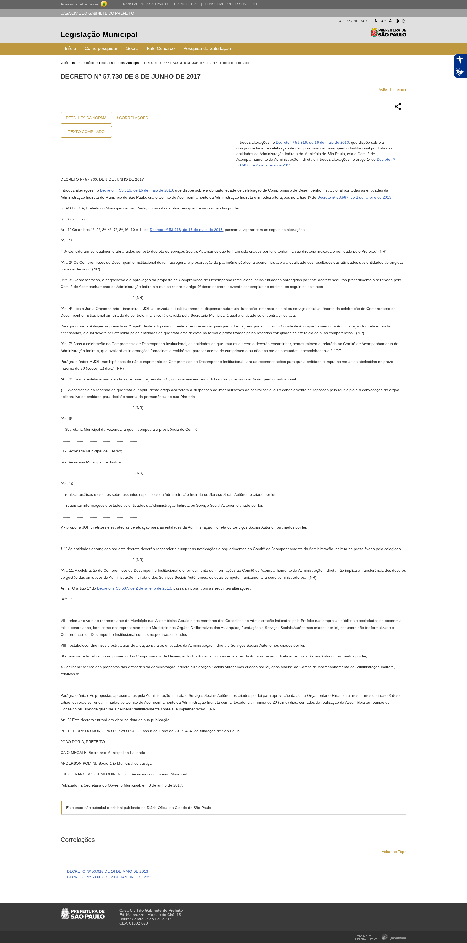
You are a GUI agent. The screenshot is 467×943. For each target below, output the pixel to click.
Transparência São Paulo (144, 4)
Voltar (384, 89)
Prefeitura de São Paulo (388, 35)
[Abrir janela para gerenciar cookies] (403, 20)
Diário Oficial (186, 4)
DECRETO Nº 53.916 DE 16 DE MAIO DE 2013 (107, 871)
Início (70, 48)
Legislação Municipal (99, 34)
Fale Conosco (161, 48)
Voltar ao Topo (394, 852)
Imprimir (399, 89)
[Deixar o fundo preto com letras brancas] (397, 20)
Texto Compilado (86, 131)
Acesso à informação (80, 4)
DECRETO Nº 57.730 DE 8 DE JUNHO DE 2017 (181, 63)
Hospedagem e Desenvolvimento (380, 936)
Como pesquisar (101, 48)
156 (255, 4)
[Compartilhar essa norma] (398, 109)
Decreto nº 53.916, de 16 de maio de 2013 (312, 142)
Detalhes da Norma (86, 118)
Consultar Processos (225, 4)
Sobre (132, 48)
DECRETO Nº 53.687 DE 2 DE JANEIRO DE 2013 (109, 877)
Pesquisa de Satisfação (207, 48)
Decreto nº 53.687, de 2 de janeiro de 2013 (354, 197)
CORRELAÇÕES (133, 118)
